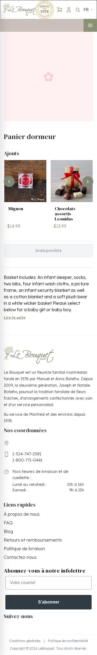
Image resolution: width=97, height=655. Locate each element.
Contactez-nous (20, 557)
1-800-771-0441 (27, 460)
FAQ (8, 522)
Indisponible (48, 250)
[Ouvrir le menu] (90, 25)
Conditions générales (25, 641)
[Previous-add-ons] (9, 181)
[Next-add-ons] (87, 181)
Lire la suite (14, 317)
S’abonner (48, 602)
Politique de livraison (24, 548)
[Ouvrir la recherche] (77, 9)
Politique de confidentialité (68, 641)
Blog (8, 531)
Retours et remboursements (33, 540)
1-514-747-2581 (26, 453)
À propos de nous (22, 514)
